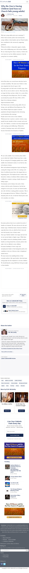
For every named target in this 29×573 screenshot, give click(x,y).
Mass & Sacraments (5, 383)
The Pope (12, 385)
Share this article (23, 295)
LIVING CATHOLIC (18, 380)
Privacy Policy (5, 556)
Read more (7, 410)
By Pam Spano (13, 478)
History (17, 385)
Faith (2, 380)
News (7, 385)
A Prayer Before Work (16, 476)
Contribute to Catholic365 (8, 541)
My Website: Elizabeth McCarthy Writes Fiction (11, 348)
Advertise (5, 539)
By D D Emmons (13, 498)
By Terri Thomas (13, 473)
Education (23, 385)
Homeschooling (14, 383)
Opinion (2, 385)
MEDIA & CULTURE (9, 380)
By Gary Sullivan (13, 492)
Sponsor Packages (12, 539)
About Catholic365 (7, 537)
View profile (15, 15)
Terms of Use (6, 555)
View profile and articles (7, 351)
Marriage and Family (23, 383)
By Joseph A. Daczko (14, 484)
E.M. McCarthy (10, 14)
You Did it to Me (14, 482)
